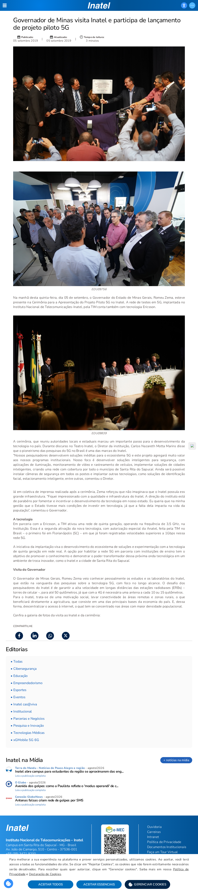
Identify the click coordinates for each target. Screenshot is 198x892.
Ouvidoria (154, 827)
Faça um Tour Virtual (162, 852)
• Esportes (18, 690)
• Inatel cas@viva (24, 704)
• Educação (19, 675)
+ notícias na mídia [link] (176, 760)
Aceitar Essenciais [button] (99, 884)
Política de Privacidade (164, 842)
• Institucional (21, 711)
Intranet (153, 837)
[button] (147, 884)
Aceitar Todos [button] (50, 884)
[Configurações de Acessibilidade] (184, 5)
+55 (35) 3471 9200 (21, 854)
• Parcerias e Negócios (27, 718)
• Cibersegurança (24, 668)
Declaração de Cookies (45, 874)
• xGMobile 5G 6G (25, 740)
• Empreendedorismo (27, 683)
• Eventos (18, 697)
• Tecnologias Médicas (27, 732)
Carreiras (154, 832)
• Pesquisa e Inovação (27, 725)
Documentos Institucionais (166, 847)
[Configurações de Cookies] (8, 883)
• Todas (16, 661)
